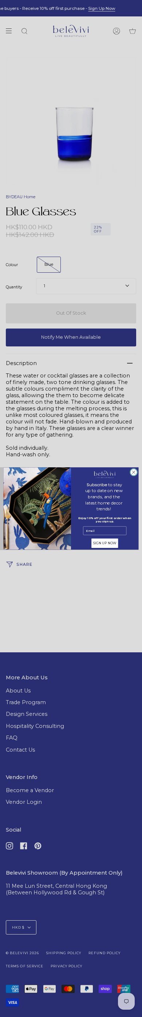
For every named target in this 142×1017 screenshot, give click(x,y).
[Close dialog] (133, 472)
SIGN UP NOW (105, 543)
